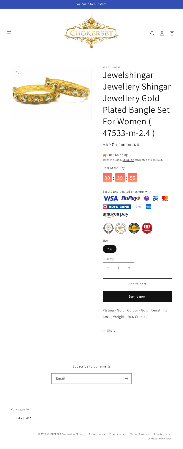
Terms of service (139, 434)
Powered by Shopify (73, 434)
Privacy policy (117, 434)
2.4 (109, 249)
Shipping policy (163, 434)
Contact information (160, 438)
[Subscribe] (126, 378)
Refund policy (97, 434)
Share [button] (111, 330)
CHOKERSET (54, 434)
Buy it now (137, 296)
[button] (9, 33)
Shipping (128, 159)
